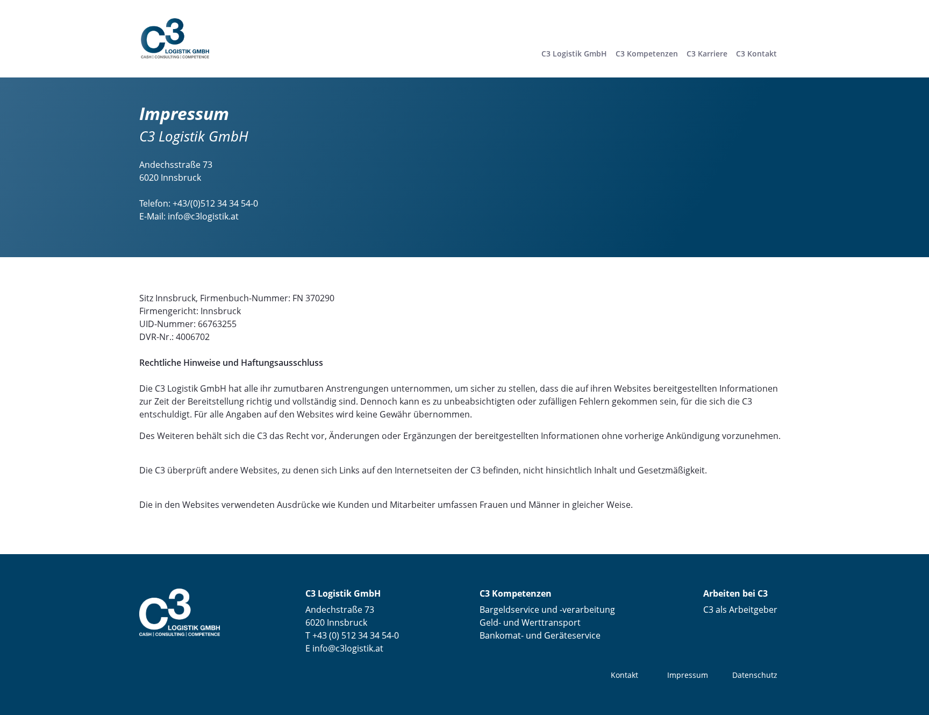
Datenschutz (754, 675)
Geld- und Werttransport (530, 622)
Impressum (687, 675)
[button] (646, 54)
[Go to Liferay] (175, 38)
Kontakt (624, 675)
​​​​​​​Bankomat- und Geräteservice (540, 635)
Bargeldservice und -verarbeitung (547, 609)
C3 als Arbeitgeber (740, 609)
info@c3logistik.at (203, 216)
